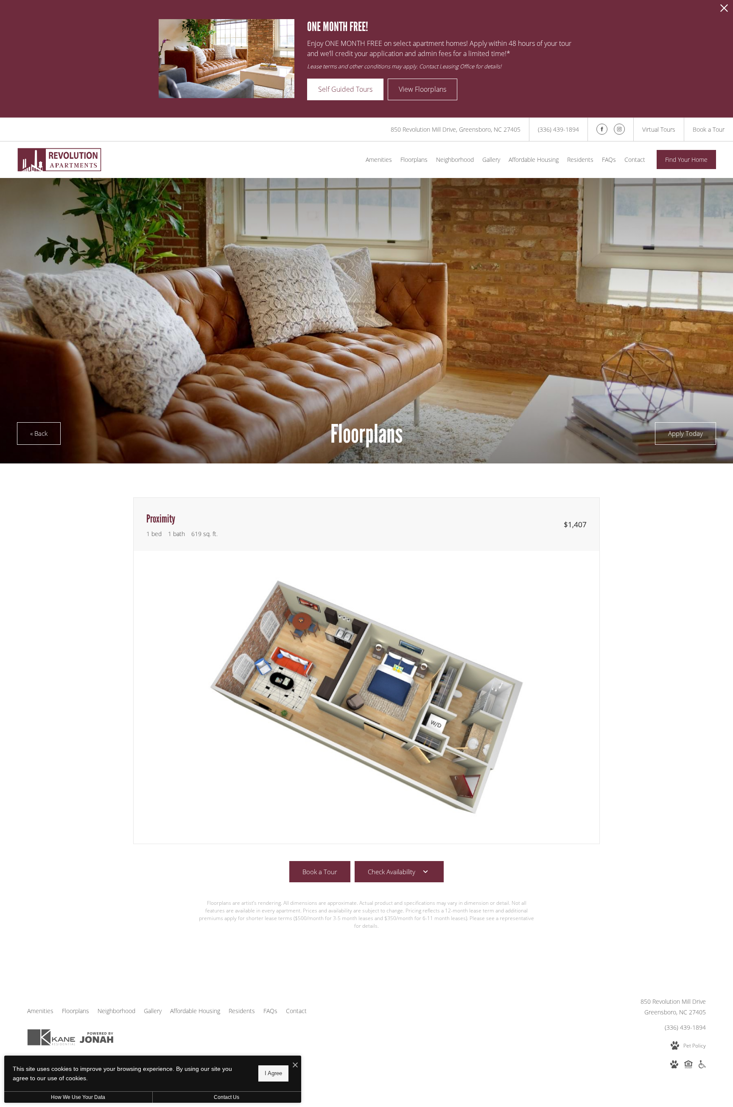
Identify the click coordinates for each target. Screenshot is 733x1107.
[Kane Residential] (51, 1039)
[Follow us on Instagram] (619, 129)
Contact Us (226, 1097)
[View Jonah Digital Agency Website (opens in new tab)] (96, 1039)
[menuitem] (378, 160)
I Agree (273, 1073)
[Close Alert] (724, 10)
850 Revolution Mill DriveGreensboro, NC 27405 (673, 1006)
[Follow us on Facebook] (601, 129)
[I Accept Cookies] (295, 1065)
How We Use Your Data (78, 1097)
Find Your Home (686, 159)
